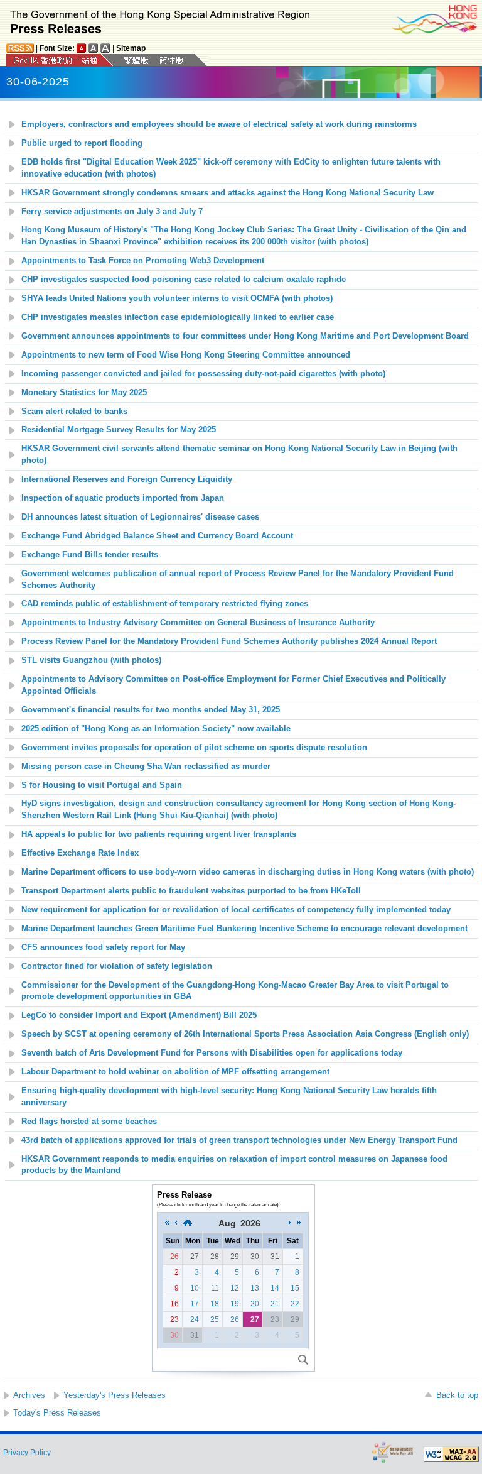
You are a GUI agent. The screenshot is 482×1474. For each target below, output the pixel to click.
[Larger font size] (93, 48)
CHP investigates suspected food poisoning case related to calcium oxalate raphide (183, 279)
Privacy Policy (27, 1452)
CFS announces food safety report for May (103, 947)
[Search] (303, 1360)
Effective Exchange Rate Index (80, 853)
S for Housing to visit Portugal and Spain (101, 785)
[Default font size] (82, 48)
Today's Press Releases (57, 1412)
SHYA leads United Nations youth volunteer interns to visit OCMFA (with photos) (177, 298)
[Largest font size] (105, 48)
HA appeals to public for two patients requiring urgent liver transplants (158, 834)
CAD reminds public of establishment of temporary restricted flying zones (164, 603)
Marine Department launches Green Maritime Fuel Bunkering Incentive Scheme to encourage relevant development (244, 928)
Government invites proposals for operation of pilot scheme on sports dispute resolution (194, 747)
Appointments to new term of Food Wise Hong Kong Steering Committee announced (185, 355)
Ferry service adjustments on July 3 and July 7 (112, 211)
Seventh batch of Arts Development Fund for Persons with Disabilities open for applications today (211, 1053)
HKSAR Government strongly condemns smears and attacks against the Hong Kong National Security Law (227, 192)
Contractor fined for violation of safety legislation (118, 966)
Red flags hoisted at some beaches (89, 1121)
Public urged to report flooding (81, 143)
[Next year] (298, 1223)
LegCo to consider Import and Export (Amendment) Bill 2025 (139, 1015)
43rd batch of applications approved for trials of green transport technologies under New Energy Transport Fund (239, 1140)
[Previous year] (167, 1223)
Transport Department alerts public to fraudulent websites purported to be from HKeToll (191, 891)
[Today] (187, 1223)
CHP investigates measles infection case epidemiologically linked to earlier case (177, 317)
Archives (29, 1395)
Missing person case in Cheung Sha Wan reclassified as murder (145, 766)
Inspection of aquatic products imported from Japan (122, 498)
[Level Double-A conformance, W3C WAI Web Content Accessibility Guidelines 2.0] (451, 1454)
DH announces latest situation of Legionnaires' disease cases (140, 517)
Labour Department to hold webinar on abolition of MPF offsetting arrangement (175, 1071)
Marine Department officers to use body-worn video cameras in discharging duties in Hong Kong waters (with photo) (247, 872)
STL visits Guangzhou (91, 660)
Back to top (457, 1395)
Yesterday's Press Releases (114, 1395)
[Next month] (290, 1223)
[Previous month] (175, 1223)
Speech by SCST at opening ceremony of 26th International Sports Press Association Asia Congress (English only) (245, 1034)
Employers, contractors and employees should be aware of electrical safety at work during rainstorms (219, 124)
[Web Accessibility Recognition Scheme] (392, 1452)
